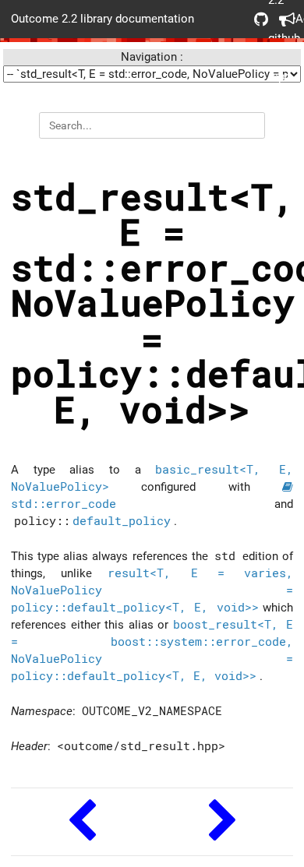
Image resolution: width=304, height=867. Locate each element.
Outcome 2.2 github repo (255, 19)
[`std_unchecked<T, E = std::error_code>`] (222, 822)
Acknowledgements (280, 19)
